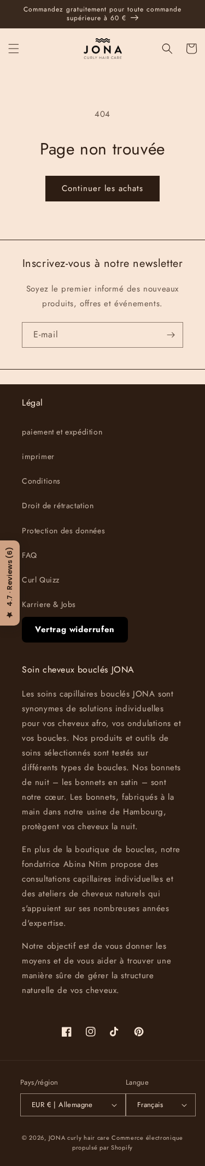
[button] (14, 49)
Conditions (41, 480)
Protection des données (63, 530)
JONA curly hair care (79, 1137)
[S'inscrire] (171, 335)
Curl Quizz (41, 579)
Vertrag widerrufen (75, 629)
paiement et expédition (62, 431)
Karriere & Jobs (49, 604)
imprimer (38, 456)
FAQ (29, 555)
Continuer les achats (102, 188)
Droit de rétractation (58, 505)
